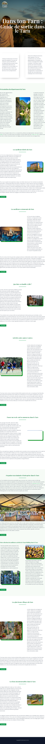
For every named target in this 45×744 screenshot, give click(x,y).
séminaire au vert (36, 483)
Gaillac (1, 134)
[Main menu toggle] (42, 4)
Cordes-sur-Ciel (34, 134)
